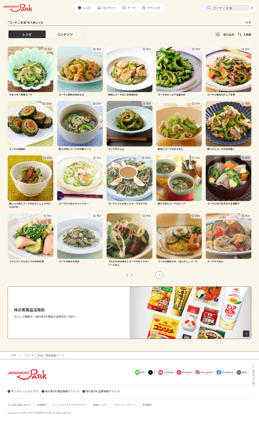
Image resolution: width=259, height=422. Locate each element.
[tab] (65, 34)
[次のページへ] (159, 275)
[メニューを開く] (252, 8)
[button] (227, 8)
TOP (13, 355)
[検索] (209, 8)
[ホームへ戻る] (17, 8)
